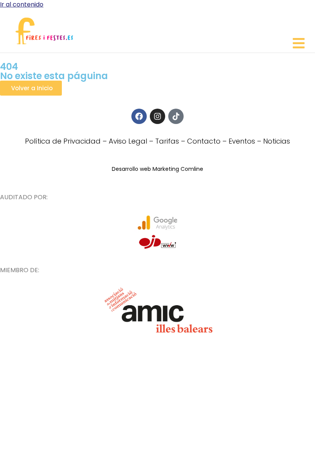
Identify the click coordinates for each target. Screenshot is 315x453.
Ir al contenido (21, 4)
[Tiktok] (176, 116)
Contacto (203, 141)
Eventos (242, 141)
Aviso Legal (128, 141)
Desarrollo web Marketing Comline (157, 169)
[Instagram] (157, 116)
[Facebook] (139, 116)
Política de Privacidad (63, 141)
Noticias (276, 141)
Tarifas (167, 141)
